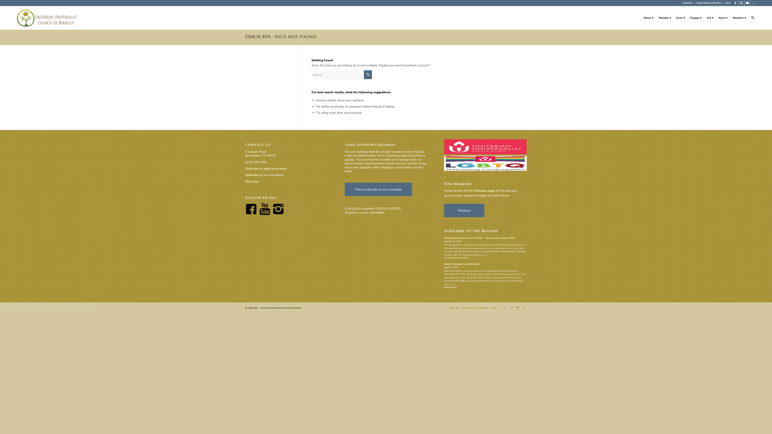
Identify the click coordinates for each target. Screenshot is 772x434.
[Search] (753, 18)
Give (728, 2)
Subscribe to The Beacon (471, 230)
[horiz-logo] (47, 18)
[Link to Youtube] (747, 3)
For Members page (482, 191)
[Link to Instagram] (741, 3)
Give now (252, 181)
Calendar (687, 2)
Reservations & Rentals (709, 2)
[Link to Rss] (753, 3)
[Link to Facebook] (735, 3)
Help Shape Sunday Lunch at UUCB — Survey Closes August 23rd (479, 238)
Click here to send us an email (266, 169)
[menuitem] (688, 3)
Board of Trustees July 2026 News (462, 264)
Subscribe (252, 175)
